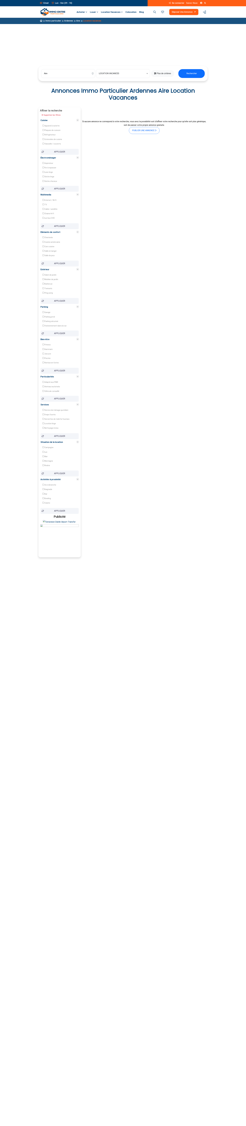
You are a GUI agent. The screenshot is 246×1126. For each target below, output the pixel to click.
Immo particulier (53, 21)
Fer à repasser (50, 168)
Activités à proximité (50, 479)
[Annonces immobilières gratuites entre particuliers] (41, 21)
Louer (93, 12)
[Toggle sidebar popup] (204, 12)
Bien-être (44, 339)
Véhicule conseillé (51, 391)
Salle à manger (50, 251)
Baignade (48, 489)
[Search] (154, 12)
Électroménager (48, 158)
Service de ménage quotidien (56, 410)
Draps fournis (50, 415)
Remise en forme (51, 363)
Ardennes (68, 21)
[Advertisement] (123, 44)
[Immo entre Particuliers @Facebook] (201, 3)
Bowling (47, 498)
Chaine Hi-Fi (49, 214)
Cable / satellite (50, 209)
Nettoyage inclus (51, 428)
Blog (141, 12)
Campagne (48, 447)
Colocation (130, 12)
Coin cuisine (49, 246)
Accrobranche (50, 485)
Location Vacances (110, 12)
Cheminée (48, 237)
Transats (48, 288)
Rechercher (191, 73)
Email (46, 3)
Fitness (47, 345)
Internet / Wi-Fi (50, 200)
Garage (47, 312)
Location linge (50, 423)
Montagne (48, 461)
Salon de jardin (50, 275)
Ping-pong (48, 293)
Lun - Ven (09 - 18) (63, 3)
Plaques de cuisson (52, 130)
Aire (78, 21)
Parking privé (49, 317)
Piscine (47, 358)
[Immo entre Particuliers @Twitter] (205, 3)
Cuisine (44, 120)
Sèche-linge (49, 177)
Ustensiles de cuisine (53, 139)
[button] (162, 12)
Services (44, 404)
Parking (44, 307)
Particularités (47, 376)
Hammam (48, 349)
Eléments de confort (50, 232)
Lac (45, 452)
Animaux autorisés (52, 387)
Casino (47, 503)
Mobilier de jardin (51, 279)
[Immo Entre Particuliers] (53, 12)
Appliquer (59, 152)
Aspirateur (48, 163)
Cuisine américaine (52, 242)
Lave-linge (48, 172)
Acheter (81, 12)
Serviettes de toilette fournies (56, 419)
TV (45, 205)
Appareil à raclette (52, 126)
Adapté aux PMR (51, 382)
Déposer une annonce (182, 12)
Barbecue (48, 284)
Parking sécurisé (51, 321)
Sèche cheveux (50, 181)
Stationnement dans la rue (55, 326)
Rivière (47, 465)
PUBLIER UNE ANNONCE (143, 130)
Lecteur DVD (49, 218)
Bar (45, 494)
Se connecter (177, 3)
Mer (46, 456)
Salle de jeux (49, 255)
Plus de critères (163, 73)
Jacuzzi (47, 354)
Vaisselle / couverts (52, 144)
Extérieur (44, 269)
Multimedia (45, 194)
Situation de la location (51, 442)
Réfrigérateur (50, 135)
